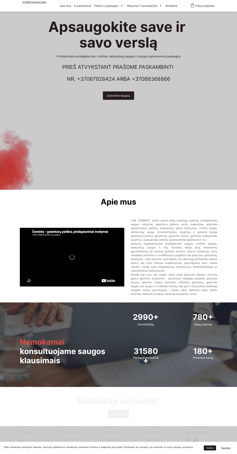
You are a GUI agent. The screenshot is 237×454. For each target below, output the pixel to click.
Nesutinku (226, 448)
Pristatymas (154, 441)
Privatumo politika (114, 437)
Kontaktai (171, 5)
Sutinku (209, 448)
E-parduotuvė (82, 5)
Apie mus (65, 5)
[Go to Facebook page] (188, 439)
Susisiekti (118, 412)
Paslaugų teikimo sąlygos (118, 441)
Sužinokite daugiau (118, 95)
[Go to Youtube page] (195, 439)
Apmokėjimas (155, 437)
